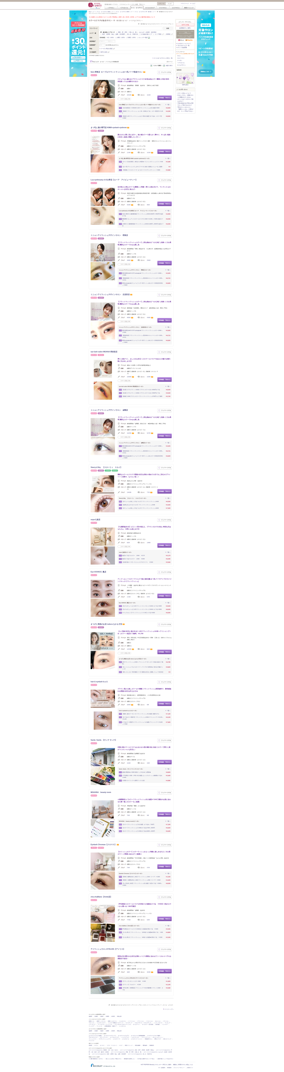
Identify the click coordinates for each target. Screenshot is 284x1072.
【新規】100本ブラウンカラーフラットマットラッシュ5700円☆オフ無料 (142, 396)
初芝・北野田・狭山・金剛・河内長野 (113, 34)
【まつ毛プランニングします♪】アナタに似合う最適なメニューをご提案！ (142, 166)
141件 (149, 152)
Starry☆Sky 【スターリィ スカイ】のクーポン (132, 498)
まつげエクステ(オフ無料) (153, 1035)
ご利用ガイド (189, 1067)
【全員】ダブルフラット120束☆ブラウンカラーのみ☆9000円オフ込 (141, 393)
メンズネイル (122, 1026)
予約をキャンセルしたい (184, 107)
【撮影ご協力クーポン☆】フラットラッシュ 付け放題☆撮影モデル (140, 713)
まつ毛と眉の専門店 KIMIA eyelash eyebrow (109, 127)
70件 (128, 815)
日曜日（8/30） (132, 37)
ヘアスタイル (124, 8)
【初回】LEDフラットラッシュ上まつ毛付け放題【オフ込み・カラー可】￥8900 (142, 117)
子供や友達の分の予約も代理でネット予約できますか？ (185, 104)
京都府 (96, 1016)
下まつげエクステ (93, 1037)
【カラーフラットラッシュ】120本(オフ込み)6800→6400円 (138, 831)
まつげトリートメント (136, 1039)
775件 (129, 920)
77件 (148, 492)
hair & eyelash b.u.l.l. (99, 682)
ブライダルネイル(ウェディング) (122, 1024)
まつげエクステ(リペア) (110, 1035)
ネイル (96, 1045)
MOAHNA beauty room (101, 792)
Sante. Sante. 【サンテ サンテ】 (104, 740)
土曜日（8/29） (121, 37)
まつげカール (125, 1039)
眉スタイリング (167, 1039)
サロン (179, 56)
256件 (149, 260)
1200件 (129, 649)
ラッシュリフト (93, 1039)
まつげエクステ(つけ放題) (95, 1035)
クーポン (179, 60)
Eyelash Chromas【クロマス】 (103, 844)
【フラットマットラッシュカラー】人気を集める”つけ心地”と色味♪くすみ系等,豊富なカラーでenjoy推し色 (144, 243)
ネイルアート (136, 1024)
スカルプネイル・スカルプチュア (143, 1022)
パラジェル (165, 1021)
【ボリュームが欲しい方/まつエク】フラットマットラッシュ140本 (140, 501)
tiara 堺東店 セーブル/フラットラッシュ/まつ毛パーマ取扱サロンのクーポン (140, 104)
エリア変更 (158, 34)
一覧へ (168, 104)
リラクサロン (163, 8)
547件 (149, 433)
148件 (149, 542)
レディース (161, 3)
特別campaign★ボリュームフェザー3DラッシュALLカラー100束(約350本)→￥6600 (142, 284)
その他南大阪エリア (146, 34)
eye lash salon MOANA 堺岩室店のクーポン (131, 386)
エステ (120, 1045)
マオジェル (91, 1022)
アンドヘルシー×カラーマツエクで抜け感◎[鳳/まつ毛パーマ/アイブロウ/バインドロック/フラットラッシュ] (145, 580)
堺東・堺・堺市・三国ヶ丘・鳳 (127, 32)
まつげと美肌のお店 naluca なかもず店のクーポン (133, 658)
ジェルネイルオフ (101, 1022)
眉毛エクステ (157, 1039)
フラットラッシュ (145, 1037)
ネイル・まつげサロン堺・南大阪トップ (145, 11)
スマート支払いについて (184, 93)
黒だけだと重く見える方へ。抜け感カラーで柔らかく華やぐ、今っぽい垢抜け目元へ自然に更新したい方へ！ (144, 136)
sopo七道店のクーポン (125, 552)
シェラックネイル (158, 1022)
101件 (149, 95)
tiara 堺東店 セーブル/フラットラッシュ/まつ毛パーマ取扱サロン (117, 72)
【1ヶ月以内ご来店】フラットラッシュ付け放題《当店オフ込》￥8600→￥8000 (142, 884)
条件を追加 (104, 52)
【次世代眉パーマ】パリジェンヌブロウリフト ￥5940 (137, 562)
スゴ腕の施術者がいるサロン (96, 1058)
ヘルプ (193, 3)
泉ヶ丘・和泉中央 (132, 34)
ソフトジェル (140, 1021)
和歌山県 (119, 1016)
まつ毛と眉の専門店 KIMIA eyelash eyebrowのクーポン (134, 158)
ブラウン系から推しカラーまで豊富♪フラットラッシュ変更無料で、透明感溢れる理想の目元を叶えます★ (144, 690)
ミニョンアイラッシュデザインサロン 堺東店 (109, 235)
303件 (149, 972)
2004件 (129, 95)
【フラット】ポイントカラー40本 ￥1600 (134, 981)
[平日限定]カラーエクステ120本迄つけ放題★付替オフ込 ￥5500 (140, 929)
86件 (148, 649)
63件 (148, 920)
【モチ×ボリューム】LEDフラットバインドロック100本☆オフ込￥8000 (142, 609)
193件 (149, 377)
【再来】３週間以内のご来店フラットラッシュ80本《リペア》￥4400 (141, 880)
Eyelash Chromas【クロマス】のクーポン (131, 873)
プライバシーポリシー (178, 1067)
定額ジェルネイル (112, 1021)
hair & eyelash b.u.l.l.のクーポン (128, 710)
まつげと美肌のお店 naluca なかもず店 (106, 624)
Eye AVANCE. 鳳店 (98, 572)
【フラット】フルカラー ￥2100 (131, 984)
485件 (129, 317)
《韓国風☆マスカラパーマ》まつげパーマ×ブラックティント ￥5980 (141, 170)
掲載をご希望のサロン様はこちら (183, 1064)
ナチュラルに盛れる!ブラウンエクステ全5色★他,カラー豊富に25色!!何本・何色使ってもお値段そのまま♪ (144, 80)
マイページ (185, 3)
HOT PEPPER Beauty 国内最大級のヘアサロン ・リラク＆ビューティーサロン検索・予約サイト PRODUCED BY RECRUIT (95, 6)
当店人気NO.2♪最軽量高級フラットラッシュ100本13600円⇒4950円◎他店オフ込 (142, 214)
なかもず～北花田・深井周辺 (147, 32)
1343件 (129, 492)
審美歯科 (145, 1045)
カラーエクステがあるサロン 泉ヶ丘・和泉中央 (140, 1054)
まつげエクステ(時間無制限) (138, 1035)
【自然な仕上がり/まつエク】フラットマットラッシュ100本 (138, 504)
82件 (128, 542)
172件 (129, 597)
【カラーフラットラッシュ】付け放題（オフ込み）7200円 (138, 824)
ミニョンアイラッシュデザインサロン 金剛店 (109, 410)
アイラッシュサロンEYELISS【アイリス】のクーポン (133, 978)
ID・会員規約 (162, 1067)
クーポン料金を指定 (107, 48)
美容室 (90, 1045)
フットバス (99, 1026)
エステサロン (176, 8)
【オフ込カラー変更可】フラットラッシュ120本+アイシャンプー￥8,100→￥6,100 (142, 718)
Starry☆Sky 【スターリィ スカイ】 (106, 467)
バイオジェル (149, 1021)
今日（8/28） (111, 37)
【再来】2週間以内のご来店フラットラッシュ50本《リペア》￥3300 (141, 876)
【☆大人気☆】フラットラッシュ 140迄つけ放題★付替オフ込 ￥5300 (142, 937)
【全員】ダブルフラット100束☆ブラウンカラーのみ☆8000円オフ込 (141, 389)
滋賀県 (90, 1016)
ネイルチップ (129, 1022)
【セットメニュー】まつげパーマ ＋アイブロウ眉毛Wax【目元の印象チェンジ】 (142, 668)
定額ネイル (91, 1021)
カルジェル (158, 1021)
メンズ (169, 3)
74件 (128, 867)
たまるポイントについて (184, 43)
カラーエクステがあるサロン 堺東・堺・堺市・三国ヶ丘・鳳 (126, 1052)
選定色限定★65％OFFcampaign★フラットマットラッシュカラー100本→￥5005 (142, 274)
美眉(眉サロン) (148, 1039)
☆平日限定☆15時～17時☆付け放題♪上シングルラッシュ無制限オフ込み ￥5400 (142, 776)
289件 (129, 260)
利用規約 (169, 1067)
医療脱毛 (152, 1045)
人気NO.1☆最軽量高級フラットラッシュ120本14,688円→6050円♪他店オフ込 (142, 224)
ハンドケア (165, 1024)
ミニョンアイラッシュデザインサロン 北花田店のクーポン (135, 327)
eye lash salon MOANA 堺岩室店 (104, 352)
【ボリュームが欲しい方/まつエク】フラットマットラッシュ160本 (140, 508)
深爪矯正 (157, 1024)
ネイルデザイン (181, 65)
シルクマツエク (135, 1037)
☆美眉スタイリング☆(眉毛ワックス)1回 (133, 780)
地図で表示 (169, 65)
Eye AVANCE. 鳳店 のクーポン (127, 602)
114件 (129, 152)
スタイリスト (180, 58)
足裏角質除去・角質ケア (111, 1026)
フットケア (91, 1026)
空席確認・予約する (165, 98)
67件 (148, 597)
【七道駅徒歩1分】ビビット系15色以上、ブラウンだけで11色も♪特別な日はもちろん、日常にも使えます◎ (144, 528)
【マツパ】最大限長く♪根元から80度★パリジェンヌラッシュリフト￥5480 (142, 162)
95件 (148, 205)
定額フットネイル (101, 1021)
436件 (149, 317)
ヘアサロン (111, 8)
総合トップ (91, 11)
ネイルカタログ (150, 8)
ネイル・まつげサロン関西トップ (124, 11)
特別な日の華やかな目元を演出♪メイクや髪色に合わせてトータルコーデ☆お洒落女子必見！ (144, 957)
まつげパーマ (116, 1039)
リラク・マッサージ (112, 1045)
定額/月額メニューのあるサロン (165, 1058)
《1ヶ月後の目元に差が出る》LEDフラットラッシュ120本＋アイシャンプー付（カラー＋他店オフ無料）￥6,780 (144, 632)
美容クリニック (189, 8)
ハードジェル (131, 1021)
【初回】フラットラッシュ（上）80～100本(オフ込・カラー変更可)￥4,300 (142, 112)
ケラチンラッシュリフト (105, 1039)
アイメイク (91, 1040)
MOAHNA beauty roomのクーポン (129, 821)
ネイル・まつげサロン (137, 8)
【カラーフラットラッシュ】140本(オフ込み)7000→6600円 (138, 827)
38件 (128, 972)
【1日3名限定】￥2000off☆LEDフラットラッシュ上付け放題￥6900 (140, 108)
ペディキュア (92, 1024)
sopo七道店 (95, 519)
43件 (148, 763)
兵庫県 (107, 1016)
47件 (148, 867)
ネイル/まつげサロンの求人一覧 (163, 58)
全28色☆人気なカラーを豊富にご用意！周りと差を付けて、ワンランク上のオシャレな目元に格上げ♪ (144, 188)
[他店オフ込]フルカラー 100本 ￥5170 (133, 555)
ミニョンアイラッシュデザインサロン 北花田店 (110, 294)
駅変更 (168, 34)
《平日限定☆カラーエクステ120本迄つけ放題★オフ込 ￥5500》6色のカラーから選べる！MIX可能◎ (144, 905)
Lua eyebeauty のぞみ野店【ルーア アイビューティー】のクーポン (138, 210)
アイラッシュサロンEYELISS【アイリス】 (108, 949)
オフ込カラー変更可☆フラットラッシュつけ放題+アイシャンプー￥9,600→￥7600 (142, 723)
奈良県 (113, 1016)
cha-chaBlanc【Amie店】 (101, 897)
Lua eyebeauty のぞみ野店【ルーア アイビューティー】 (114, 180)
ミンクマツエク (125, 1037)
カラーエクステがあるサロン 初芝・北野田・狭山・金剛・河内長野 (109, 1054)
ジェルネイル (122, 1021)
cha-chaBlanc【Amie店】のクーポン (129, 925)
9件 (148, 705)
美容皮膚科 (137, 1045)
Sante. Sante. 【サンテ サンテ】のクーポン (131, 769)
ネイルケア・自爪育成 (147, 1024)
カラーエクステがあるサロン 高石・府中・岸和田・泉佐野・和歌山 (137, 1050)
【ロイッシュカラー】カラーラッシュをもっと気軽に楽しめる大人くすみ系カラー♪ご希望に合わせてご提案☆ (144, 853)
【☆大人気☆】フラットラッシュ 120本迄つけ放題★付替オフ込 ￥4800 (142, 933)
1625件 (129, 433)
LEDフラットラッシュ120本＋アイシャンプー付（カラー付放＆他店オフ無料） (142, 663)
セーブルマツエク (114, 1037)
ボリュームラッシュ (158, 1037)
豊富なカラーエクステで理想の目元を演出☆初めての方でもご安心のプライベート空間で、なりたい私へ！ (144, 476)
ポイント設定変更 (182, 47)
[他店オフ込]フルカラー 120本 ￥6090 (133, 558)
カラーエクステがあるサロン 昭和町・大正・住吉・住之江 (103, 1050)
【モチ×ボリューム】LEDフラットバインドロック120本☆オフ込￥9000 (142, 606)
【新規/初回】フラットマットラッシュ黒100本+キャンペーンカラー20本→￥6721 (142, 279)
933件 (129, 205)
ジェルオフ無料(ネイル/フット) (115, 1022)
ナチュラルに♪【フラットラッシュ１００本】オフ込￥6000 (138, 612)
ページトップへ (169, 1009)
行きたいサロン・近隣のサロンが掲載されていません (185, 96)
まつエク (102, 1045)
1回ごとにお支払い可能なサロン (114, 1058)
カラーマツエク (104, 1037)
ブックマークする (166, 72)
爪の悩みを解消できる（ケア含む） (146, 1058)
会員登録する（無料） (185, 28)
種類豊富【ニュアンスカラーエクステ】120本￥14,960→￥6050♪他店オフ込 (142, 219)
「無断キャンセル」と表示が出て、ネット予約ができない (185, 110)
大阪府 (101, 1016)
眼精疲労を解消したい (129, 1058)
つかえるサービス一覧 (183, 45)
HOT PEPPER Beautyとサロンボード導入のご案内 (156, 1064)
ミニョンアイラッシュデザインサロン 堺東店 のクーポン (135, 270)
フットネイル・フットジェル (105, 1024)
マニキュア (167, 1022)
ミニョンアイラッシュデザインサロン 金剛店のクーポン (135, 442)
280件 (129, 705)
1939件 (129, 377)
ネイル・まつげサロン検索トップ (105, 11)
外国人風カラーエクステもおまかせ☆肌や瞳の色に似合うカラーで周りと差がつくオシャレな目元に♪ (144, 748)
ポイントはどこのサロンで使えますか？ (185, 100)
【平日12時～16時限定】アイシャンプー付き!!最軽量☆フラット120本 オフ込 (142, 988)
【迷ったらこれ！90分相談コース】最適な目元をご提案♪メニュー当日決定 (142, 672)
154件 (129, 763)
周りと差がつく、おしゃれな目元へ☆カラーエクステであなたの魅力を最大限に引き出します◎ (144, 360)
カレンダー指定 (143, 37)
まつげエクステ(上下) (123, 1035)
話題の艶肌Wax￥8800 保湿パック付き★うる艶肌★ (136, 772)
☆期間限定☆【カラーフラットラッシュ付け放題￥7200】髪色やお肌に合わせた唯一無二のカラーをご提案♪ (144, 801)
